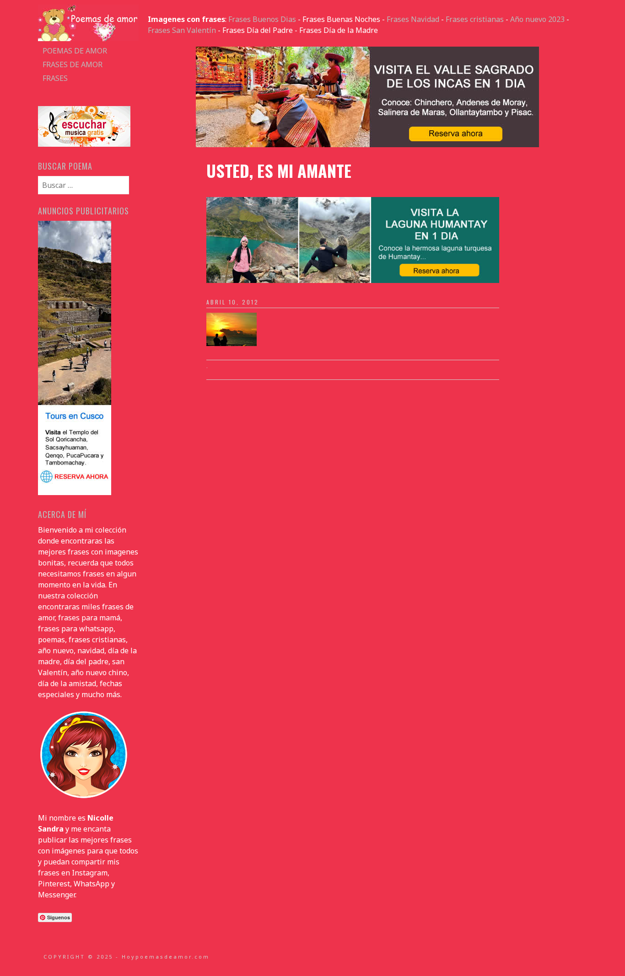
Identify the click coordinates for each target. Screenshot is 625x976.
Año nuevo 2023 (537, 19)
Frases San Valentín (182, 30)
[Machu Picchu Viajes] (367, 144)
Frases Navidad (413, 19)
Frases (55, 78)
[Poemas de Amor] (88, 38)
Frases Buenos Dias (262, 19)
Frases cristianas (475, 19)
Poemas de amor (75, 51)
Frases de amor (72, 64)
